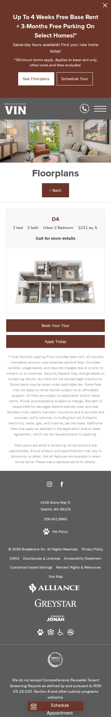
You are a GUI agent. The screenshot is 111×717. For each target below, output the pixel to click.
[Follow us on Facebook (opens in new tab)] (62, 485)
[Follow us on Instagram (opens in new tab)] (49, 485)
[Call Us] (84, 109)
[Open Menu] (100, 109)
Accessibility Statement (82, 558)
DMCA (14, 558)
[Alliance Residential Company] (54, 589)
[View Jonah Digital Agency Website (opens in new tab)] (55, 619)
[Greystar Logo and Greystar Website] (56, 604)
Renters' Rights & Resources (78, 567)
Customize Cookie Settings (31, 567)
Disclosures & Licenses (41, 558)
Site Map (56, 576)
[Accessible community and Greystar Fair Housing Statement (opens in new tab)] (61, 633)
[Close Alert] (105, 7)
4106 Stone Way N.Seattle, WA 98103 (55, 505)
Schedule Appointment (60, 707)
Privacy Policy (92, 549)
